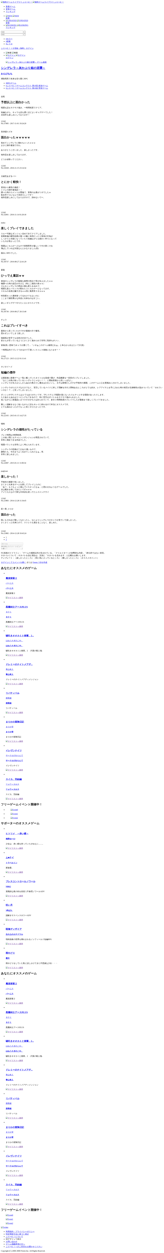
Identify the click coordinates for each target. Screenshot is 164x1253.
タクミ (9, 612)
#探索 (8, 41)
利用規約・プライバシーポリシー (20, 1232)
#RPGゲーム (11, 83)
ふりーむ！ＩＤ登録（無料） (13, 48)
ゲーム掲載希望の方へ (15, 1244)
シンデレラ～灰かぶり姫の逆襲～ (23, 67)
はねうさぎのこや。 (14, 641)
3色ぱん (9, 910)
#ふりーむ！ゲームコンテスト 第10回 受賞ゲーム (27, 88)
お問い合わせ (11, 1242)
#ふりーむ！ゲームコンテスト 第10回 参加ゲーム (27, 86)
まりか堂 (9, 727)
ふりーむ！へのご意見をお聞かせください (24, 1247)
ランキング (10, 12)
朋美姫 (9, 698)
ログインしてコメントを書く (13, 562)
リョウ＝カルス (12, 784)
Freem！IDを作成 (40, 562)
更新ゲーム (10, 9)
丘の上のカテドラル (14, 934)
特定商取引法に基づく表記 (17, 1234)
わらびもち (6, 73)
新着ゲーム (10, 7)
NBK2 (8, 887)
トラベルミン (11, 863)
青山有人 (9, 669)
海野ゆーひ (10, 839)
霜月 (8, 958)
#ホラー (9, 39)
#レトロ (9, 44)
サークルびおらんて (14, 755)
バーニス (9, 583)
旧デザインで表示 (13, 1239)
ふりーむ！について (14, 1237)
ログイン (30, 48)
